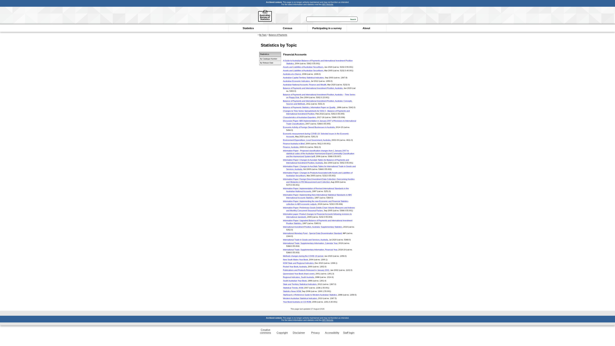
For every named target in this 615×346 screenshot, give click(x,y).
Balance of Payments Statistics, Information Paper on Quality (309, 107)
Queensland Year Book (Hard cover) (299, 274)
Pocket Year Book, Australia (295, 267)
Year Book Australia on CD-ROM (297, 302)
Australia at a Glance (292, 74)
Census (287, 28)
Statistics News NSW (292, 291)
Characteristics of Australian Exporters (299, 117)
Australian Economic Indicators (296, 81)
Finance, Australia (291, 147)
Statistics (248, 28)
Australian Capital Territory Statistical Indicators (303, 78)
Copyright (282, 332)
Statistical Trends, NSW (293, 288)
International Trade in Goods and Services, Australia (305, 240)
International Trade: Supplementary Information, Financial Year (310, 250)
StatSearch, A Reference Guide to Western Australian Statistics (310, 295)
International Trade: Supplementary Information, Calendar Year (310, 243)
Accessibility (332, 332)
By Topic (263, 35)
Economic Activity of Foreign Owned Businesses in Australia (309, 127)
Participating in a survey (327, 28)
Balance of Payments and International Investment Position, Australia (313, 88)
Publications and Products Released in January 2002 (306, 270)
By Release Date (266, 63)
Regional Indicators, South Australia (298, 277)
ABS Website (327, 4)
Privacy (315, 332)
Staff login (348, 332)
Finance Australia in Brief (294, 144)
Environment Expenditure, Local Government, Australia (307, 140)
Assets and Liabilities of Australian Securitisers (303, 67)
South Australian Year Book (295, 281)
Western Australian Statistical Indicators (300, 298)
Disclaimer (299, 332)
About (366, 28)
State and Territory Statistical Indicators (300, 284)
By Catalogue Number (268, 59)
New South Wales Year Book (295, 260)
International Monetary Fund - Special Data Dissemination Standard (312, 233)
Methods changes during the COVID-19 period (303, 256)
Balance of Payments (278, 35)
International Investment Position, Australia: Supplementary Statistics (312, 227)
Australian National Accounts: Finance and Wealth (304, 85)
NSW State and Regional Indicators (298, 263)
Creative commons (265, 331)
